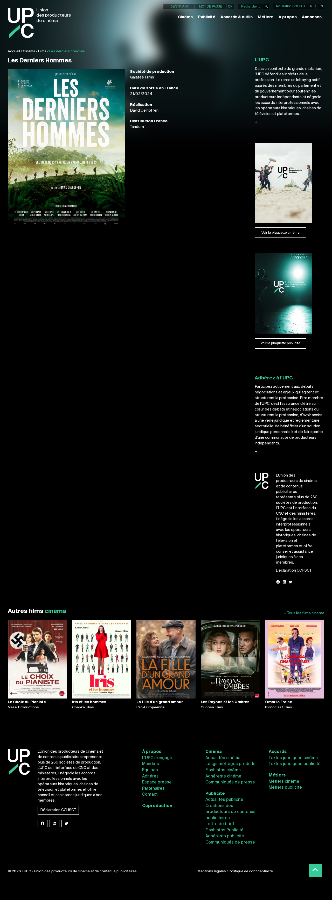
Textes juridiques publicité (295, 764)
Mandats (150, 764)
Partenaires (153, 789)
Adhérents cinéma (223, 776)
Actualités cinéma (222, 758)
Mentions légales (212, 871)
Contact (150, 795)
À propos (288, 17)
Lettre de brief (219, 824)
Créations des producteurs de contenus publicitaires (230, 812)
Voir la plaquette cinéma (280, 232)
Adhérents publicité (224, 836)
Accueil (14, 51)
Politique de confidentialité (251, 871)
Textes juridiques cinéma (293, 758)
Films (42, 51)
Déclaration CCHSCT (290, 6)
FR (310, 6)
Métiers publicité (285, 788)
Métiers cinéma (284, 782)
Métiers (265, 17)
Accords (278, 752)
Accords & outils (236, 17)
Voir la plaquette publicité (280, 343)
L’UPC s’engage (157, 758)
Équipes (150, 770)
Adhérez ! (151, 776)
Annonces (312, 17)
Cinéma (185, 17)
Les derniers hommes (67, 51)
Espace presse (157, 782)
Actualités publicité (224, 800)
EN (321, 6)
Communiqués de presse (230, 782)
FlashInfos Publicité (224, 830)
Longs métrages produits (230, 764)
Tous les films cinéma (304, 613)
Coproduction (157, 806)
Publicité (206, 17)
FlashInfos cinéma (223, 770)
